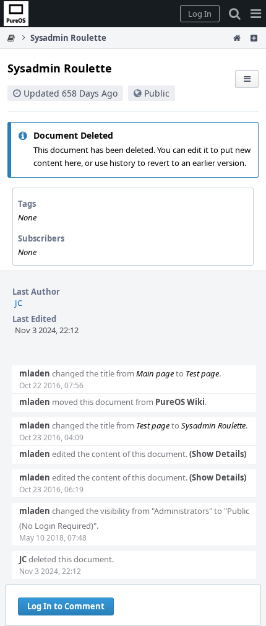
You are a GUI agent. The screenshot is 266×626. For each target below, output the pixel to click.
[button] (256, 13)
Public (156, 93)
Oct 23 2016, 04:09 (51, 437)
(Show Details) (217, 453)
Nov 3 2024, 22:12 (50, 571)
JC (18, 302)
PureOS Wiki (180, 401)
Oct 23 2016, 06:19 (51, 489)
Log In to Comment (66, 606)
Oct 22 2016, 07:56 (51, 385)
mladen (34, 373)
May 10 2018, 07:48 (53, 538)
